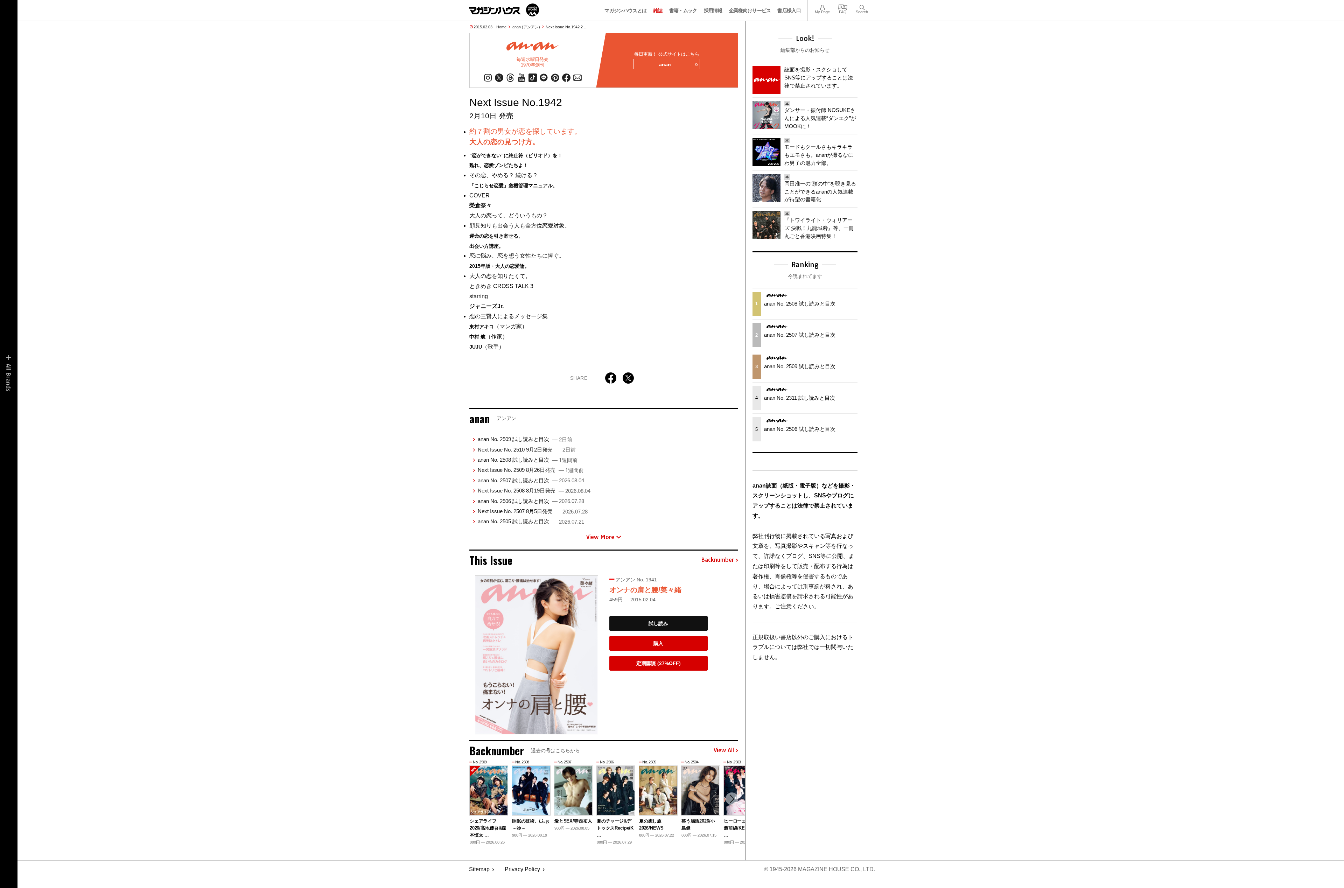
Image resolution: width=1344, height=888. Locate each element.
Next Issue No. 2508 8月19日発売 (534, 491)
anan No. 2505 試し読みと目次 (531, 521)
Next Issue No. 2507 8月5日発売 (533, 511)
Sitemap (479, 869)
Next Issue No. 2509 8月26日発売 (531, 470)
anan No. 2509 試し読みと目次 (525, 439)
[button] (732, 798)
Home (501, 27)
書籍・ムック (683, 10)
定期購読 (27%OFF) (658, 663)
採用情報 (713, 10)
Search (862, 6)
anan (665, 64)
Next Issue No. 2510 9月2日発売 (527, 450)
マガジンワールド (504, 10)
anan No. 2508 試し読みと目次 (528, 460)
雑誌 (658, 10)
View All (724, 750)
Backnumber (717, 560)
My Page (822, 6)
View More (600, 536)
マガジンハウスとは (625, 10)
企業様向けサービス (750, 10)
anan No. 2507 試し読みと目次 (531, 480)
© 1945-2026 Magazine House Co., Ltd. (819, 869)
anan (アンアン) (526, 27)
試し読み (658, 623)
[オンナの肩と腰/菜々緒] (536, 654)
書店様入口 (789, 10)
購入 (658, 643)
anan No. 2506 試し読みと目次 (531, 501)
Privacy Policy (522, 869)
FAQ (843, 6)
